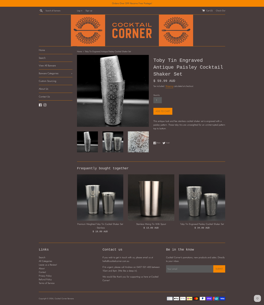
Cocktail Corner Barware (64, 298)
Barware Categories (55, 73)
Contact (42, 272)
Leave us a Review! (48, 264)
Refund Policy (45, 279)
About (41, 268)
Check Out (220, 10)
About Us (43, 89)
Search (42, 58)
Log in (79, 10)
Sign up (89, 10)
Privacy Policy (45, 275)
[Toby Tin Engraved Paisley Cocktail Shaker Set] (202, 197)
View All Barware (47, 65)
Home (42, 50)
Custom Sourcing (47, 81)
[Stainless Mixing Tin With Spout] (151, 197)
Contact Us (44, 96)
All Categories (45, 261)
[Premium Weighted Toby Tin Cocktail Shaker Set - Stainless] (100, 197)
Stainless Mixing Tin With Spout (151, 224)
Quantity (156, 95)
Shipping (169, 86)
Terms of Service (47, 283)
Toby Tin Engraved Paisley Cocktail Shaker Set (202, 224)
